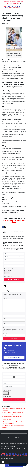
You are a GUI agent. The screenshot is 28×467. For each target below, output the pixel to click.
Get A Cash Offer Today (10, 1)
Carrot (25, 448)
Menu (24, 6)
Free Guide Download (12, 3)
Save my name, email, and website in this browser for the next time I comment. (13, 330)
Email (4, 318)
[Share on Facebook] (3, 227)
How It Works (16, 435)
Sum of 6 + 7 (6, 333)
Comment (5, 298)
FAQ (16, 437)
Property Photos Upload (9, 268)
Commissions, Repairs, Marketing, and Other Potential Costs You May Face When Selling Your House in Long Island (13, 418)
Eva (4, 25)
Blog (19, 437)
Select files (7, 272)
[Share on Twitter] (5, 227)
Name (4, 313)
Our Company (20, 1)
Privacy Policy (11, 437)
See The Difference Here (14, 357)
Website (4, 323)
